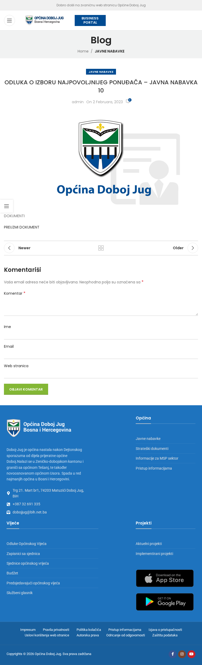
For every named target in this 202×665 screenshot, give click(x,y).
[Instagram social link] (182, 654)
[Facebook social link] (172, 654)
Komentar (15, 293)
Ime (7, 326)
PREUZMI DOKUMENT (21, 227)
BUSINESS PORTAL (90, 20)
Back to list (101, 248)
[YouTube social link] (191, 654)
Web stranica (16, 365)
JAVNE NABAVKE (109, 51)
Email (9, 346)
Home (83, 51)
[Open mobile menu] (9, 20)
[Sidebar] (6, 206)
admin (78, 102)
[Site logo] (44, 20)
